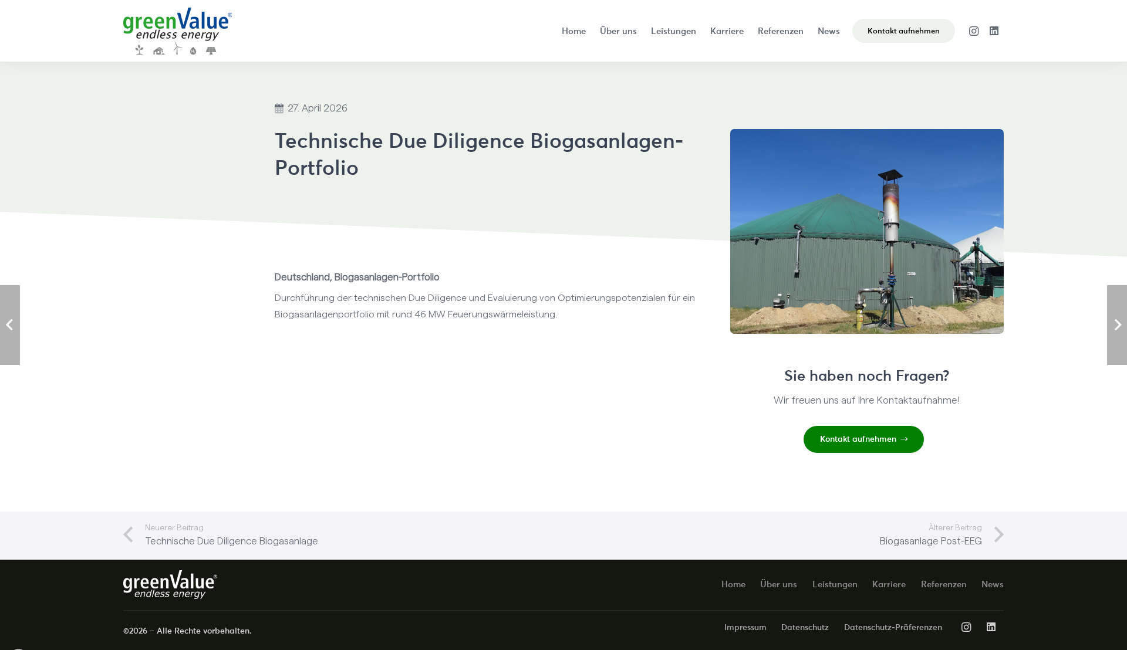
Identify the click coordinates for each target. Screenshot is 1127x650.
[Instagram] (974, 31)
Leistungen (835, 584)
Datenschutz (805, 627)
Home (733, 584)
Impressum (745, 627)
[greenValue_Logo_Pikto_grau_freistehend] (177, 31)
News (992, 584)
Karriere (889, 584)
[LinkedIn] (994, 31)
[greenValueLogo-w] (170, 584)
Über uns (778, 584)
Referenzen (944, 584)
